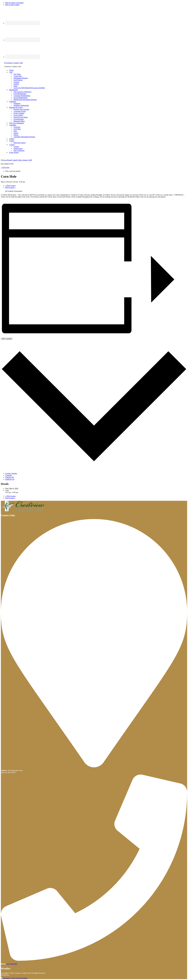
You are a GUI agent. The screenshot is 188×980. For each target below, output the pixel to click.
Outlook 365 (9, 477)
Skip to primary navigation (14, 3)
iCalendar (8, 475)
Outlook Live (9, 479)
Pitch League (10, 185)
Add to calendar (7, 339)
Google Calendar (11, 473)
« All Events (5, 167)
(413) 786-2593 (11, 964)
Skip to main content (12, 5)
